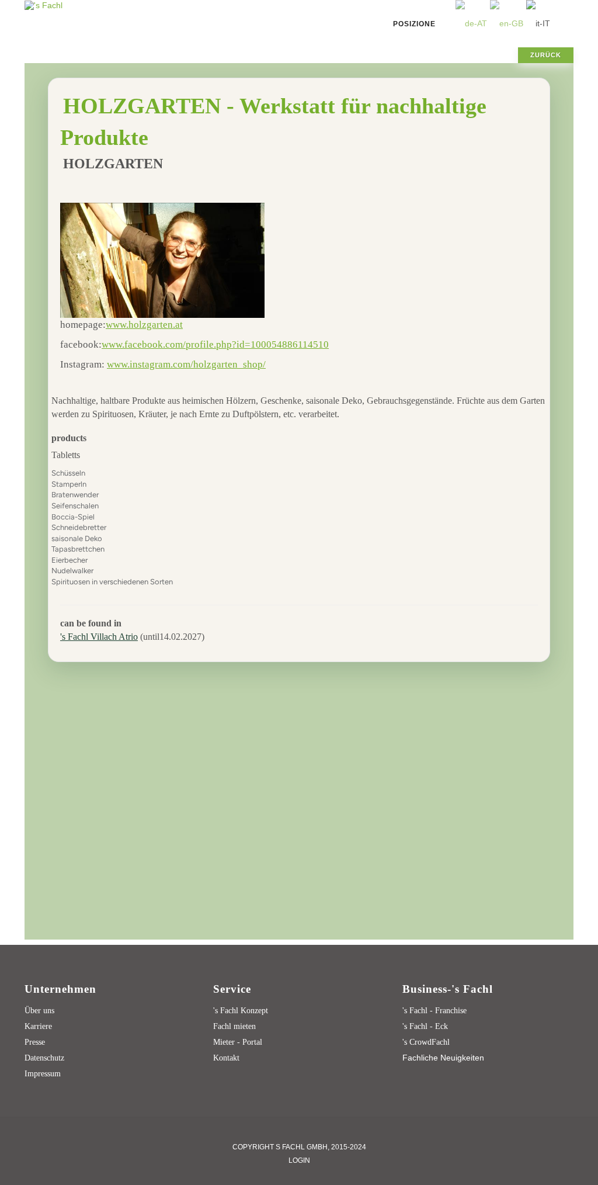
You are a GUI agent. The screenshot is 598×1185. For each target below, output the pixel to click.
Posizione (414, 24)
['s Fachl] (43, 4)
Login (299, 1160)
